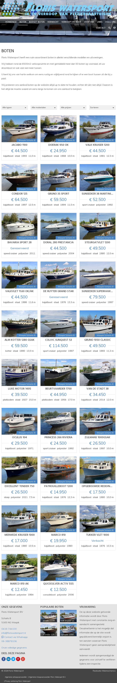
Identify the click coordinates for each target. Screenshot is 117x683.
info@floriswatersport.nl (13, 632)
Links (99, 22)
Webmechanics (109, 671)
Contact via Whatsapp (16, 637)
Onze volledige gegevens (14, 647)
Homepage (11, 22)
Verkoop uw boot (71, 22)
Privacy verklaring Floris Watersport (17, 681)
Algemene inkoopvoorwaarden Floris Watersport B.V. (47, 677)
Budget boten (37, 22)
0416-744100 (9, 628)
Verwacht (53, 22)
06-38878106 (9, 641)
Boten (23, 22)
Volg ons (110, 22)
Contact (101, 28)
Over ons (89, 22)
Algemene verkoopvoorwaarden (16, 677)
